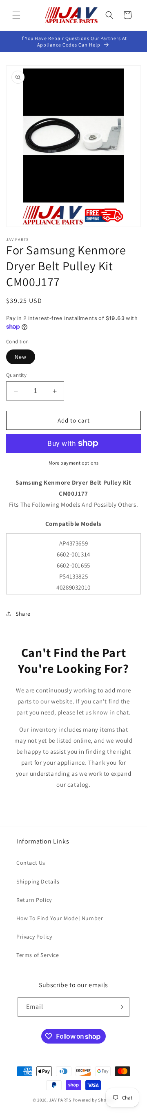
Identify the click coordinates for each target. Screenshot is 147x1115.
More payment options (74, 463)
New (21, 357)
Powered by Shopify (94, 1100)
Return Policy (34, 900)
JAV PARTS (60, 1100)
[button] (16, 15)
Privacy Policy (34, 936)
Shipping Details (38, 881)
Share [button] (23, 613)
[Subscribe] (120, 1007)
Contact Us (30, 862)
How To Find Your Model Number (59, 918)
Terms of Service (37, 955)
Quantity (16, 375)
